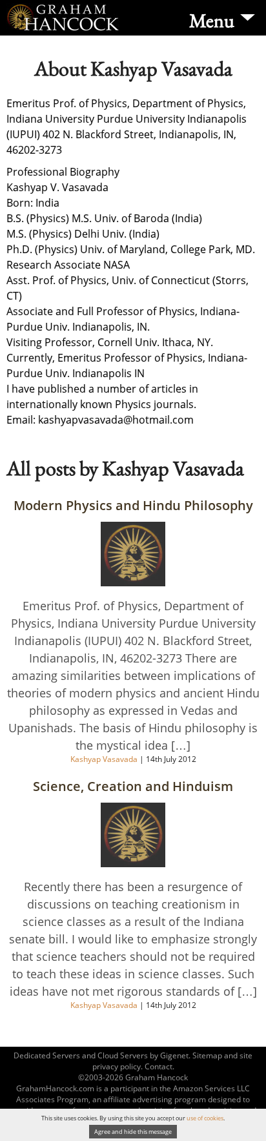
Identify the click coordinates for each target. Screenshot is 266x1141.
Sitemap (207, 1055)
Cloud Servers (122, 1055)
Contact (158, 1066)
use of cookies (205, 1118)
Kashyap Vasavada (104, 759)
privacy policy (116, 1066)
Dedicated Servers (47, 1055)
